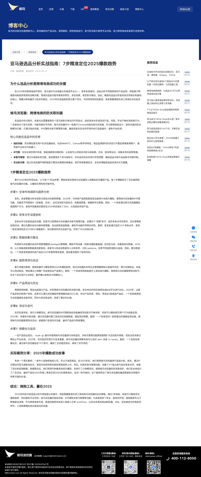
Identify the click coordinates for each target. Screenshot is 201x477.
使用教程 (94, 9)
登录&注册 (185, 9)
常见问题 (109, 9)
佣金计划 (124, 9)
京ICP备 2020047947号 (38, 464)
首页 (41, 9)
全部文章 (16, 52)
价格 (62, 9)
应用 (51, 9)
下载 (72, 9)
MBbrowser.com (12, 473)
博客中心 (139, 9)
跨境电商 (32, 52)
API (84, 8)
